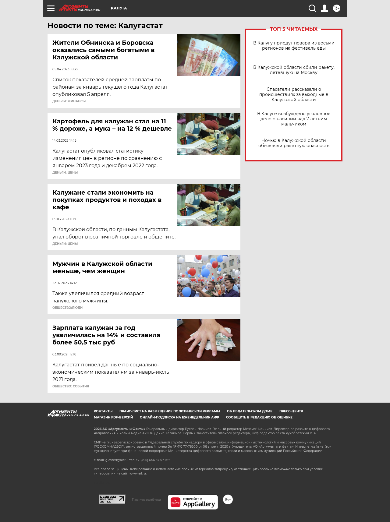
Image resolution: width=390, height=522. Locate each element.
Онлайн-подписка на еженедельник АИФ (179, 417)
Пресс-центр (291, 411)
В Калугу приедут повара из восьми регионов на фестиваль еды (294, 46)
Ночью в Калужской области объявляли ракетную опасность (293, 143)
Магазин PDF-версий (113, 417)
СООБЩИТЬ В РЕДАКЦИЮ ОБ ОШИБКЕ (259, 417)
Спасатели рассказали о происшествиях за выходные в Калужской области (293, 94)
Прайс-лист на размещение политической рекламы (169, 411)
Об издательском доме (249, 411)
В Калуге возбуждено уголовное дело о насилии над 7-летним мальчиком (294, 119)
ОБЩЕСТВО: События (70, 386)
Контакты (103, 411)
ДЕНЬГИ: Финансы (69, 101)
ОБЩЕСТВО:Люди (67, 307)
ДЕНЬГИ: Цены (65, 172)
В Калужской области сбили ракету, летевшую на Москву (294, 70)
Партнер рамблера (146, 499)
